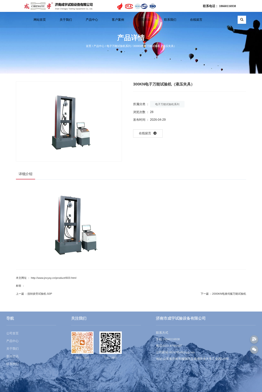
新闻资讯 (144, 19)
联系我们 (170, 19)
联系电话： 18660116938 (219, 6)
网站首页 (40, 19)
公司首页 (12, 333)
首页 (89, 46)
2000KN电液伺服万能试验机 (229, 293)
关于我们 (66, 19)
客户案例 (118, 19)
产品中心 (92, 19)
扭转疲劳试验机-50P (39, 293)
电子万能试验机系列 (119, 46)
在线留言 (196, 19)
